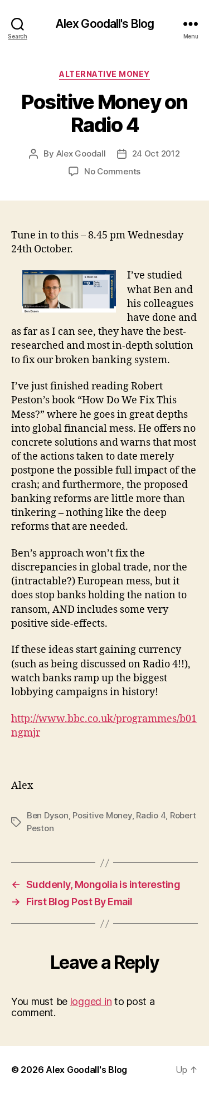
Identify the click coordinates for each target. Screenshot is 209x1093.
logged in (91, 1001)
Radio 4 (151, 815)
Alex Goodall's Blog (104, 24)
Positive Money (102, 815)
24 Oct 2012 (156, 153)
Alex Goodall (81, 153)
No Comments (112, 171)
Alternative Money (104, 74)
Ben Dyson (48, 815)
